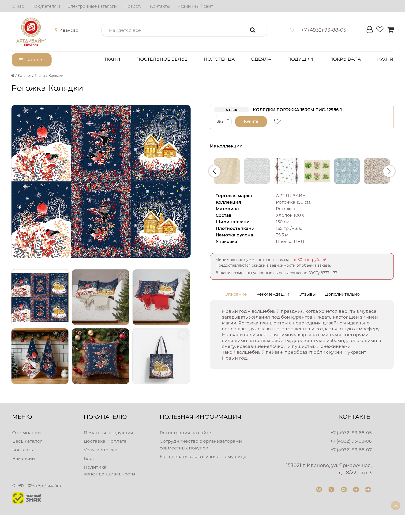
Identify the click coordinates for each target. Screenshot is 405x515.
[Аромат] (317, 171)
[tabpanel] (302, 334)
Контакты (23, 449)
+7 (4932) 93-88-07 (351, 449)
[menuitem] (18, 6)
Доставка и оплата (105, 441)
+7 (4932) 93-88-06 (351, 441)
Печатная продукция (108, 432)
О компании (26, 432)
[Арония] (377, 171)
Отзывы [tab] (307, 294)
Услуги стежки (101, 449)
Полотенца (219, 59)
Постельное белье (162, 59)
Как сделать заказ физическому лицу (203, 456)
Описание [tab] (236, 294)
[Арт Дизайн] (35, 32)
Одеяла (261, 59)
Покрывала (345, 59)
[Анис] (257, 171)
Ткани (112, 59)
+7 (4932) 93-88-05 (351, 432)
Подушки (300, 59)
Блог (89, 458)
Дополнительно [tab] (342, 294)
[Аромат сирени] (347, 171)
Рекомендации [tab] (272, 294)
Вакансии (23, 458)
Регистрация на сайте (185, 432)
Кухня (385, 59)
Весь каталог (27, 441)
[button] (65, 30)
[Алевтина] (227, 171)
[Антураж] (287, 171)
